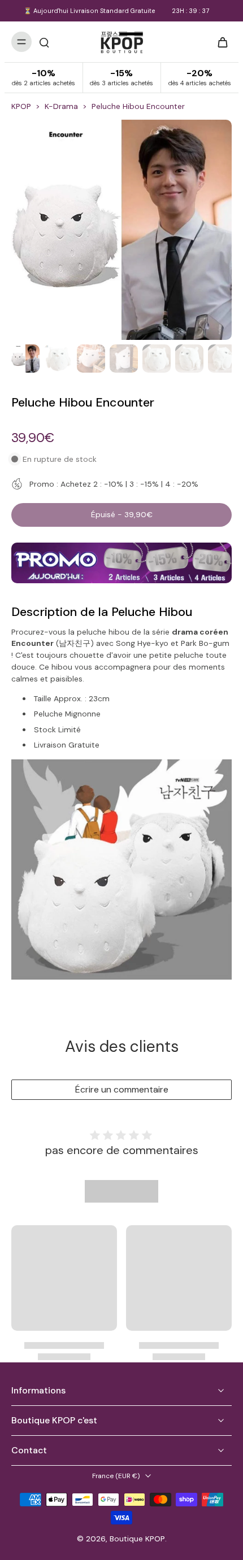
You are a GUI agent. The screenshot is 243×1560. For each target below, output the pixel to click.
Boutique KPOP (137, 1538)
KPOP (21, 106)
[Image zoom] (121, 230)
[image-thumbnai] (25, 358)
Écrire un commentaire (121, 1089)
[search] (44, 41)
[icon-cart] (219, 41)
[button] (121, 515)
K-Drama (61, 106)
